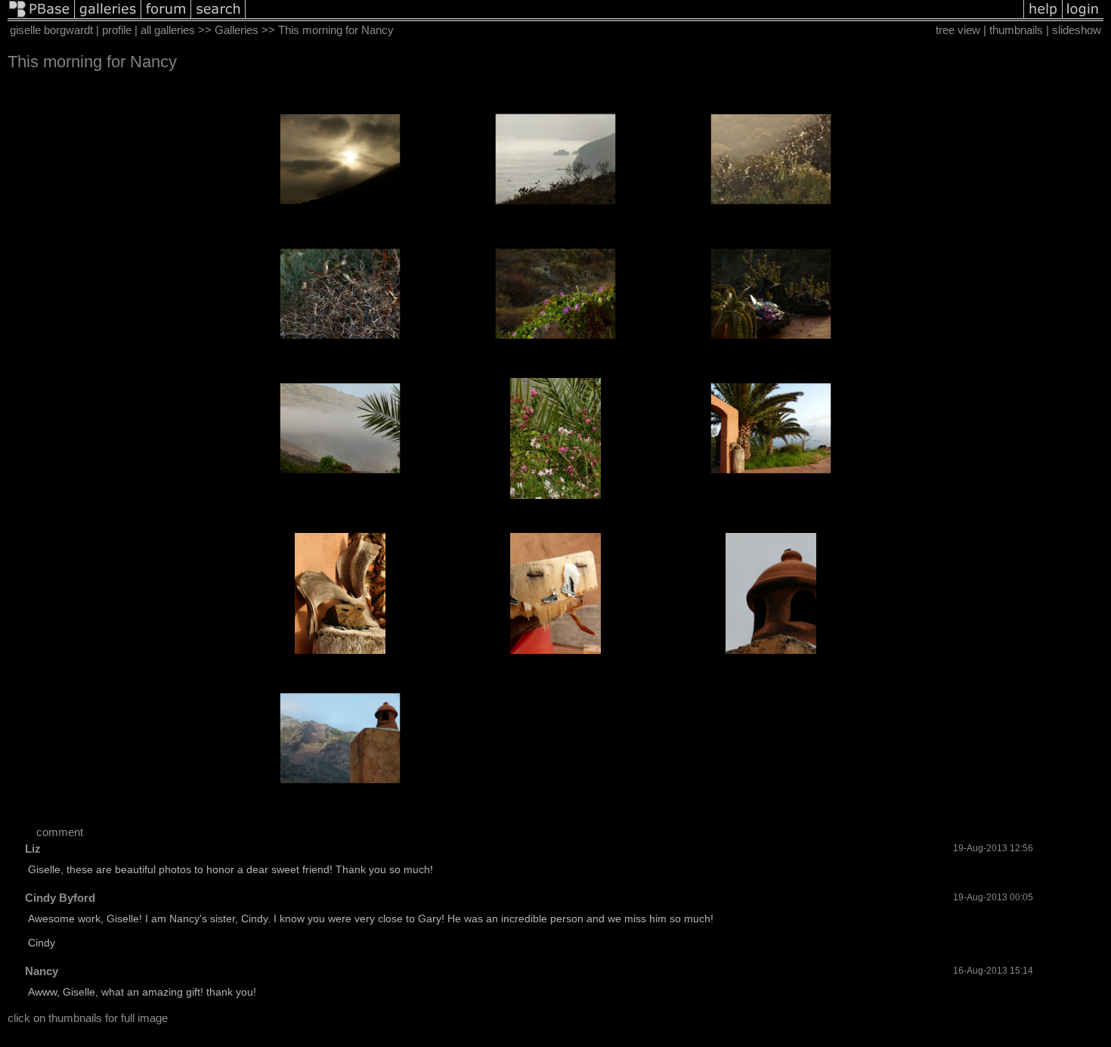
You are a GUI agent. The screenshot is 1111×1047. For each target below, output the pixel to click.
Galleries (236, 29)
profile (117, 29)
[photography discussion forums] (166, 17)
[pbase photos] (41, 17)
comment (59, 832)
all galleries (168, 29)
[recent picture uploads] (108, 17)
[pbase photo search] (218, 17)
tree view (958, 29)
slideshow (1076, 29)
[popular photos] (634, 17)
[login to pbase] (1083, 17)
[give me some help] (1043, 17)
